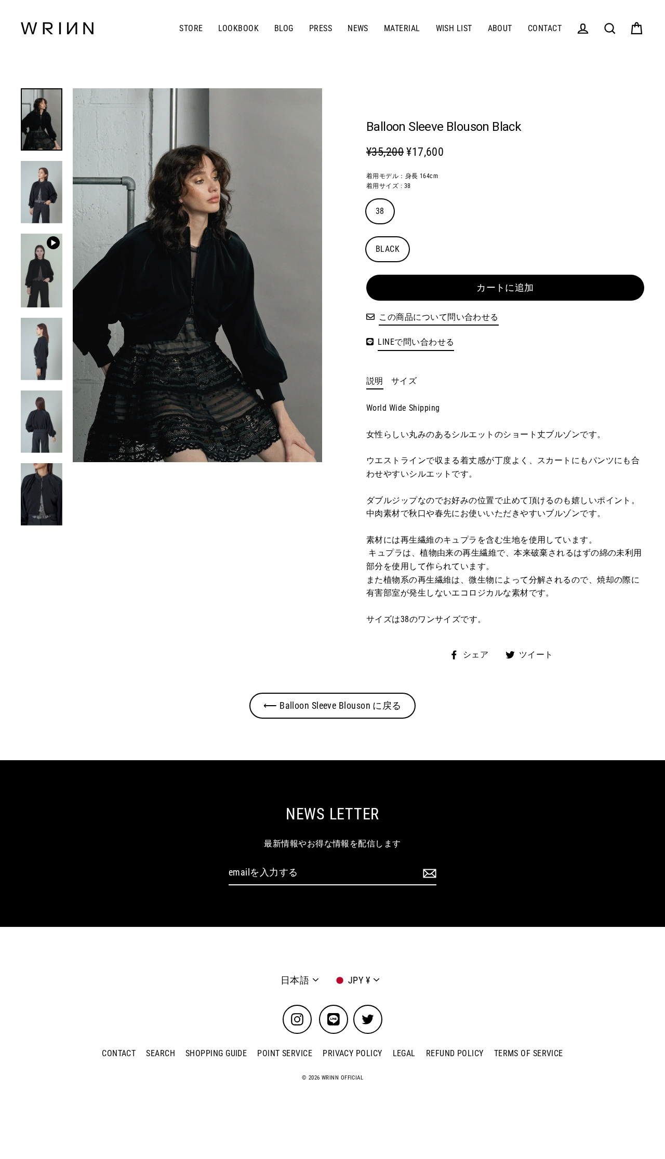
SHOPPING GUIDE (216, 1053)
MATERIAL (402, 28)
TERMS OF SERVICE (528, 1053)
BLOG (284, 28)
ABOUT (500, 28)
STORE (191, 28)
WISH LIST (454, 28)
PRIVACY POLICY (352, 1053)
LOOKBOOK (238, 28)
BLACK (388, 249)
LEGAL (404, 1053)
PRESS (320, 28)
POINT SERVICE (284, 1053)
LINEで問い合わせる (416, 342)
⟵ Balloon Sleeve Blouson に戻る (332, 705)
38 (380, 211)
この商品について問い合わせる (438, 317)
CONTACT (545, 28)
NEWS (358, 28)
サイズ (404, 381)
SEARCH (160, 1053)
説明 (374, 381)
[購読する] (428, 873)
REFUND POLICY (455, 1053)
